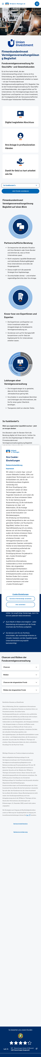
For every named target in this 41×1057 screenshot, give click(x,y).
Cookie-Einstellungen (21, 594)
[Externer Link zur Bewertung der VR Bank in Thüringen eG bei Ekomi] (36, 1049)
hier (27, 815)
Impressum (10, 469)
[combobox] (20, 185)
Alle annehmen (20, 604)
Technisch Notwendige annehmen (20, 599)
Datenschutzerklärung (14, 465)
